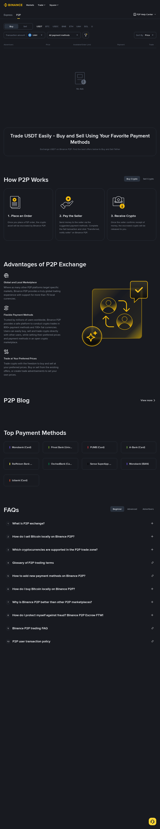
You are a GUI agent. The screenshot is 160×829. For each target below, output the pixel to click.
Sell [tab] (25, 26)
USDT (39, 26)
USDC (56, 26)
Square (53, 5)
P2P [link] (18, 15)
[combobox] (35, 35)
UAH (78, 26)
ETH (71, 26)
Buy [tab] (11, 26)
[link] (21, 447)
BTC (47, 26)
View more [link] (146, 400)
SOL (86, 26)
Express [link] (8, 15)
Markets (30, 5)
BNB (64, 26)
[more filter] (86, 35)
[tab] (8, 15)
